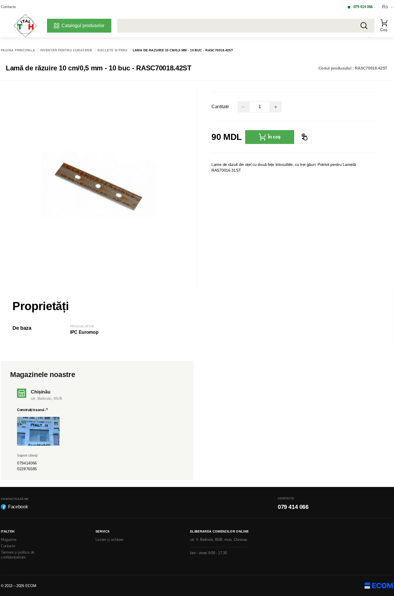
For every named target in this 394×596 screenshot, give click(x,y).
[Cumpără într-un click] (305, 137)
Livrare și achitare (109, 539)
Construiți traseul (31, 410)
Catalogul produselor (82, 25)
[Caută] (364, 25)
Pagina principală (18, 50)
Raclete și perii (112, 50)
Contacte (8, 7)
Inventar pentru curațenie (66, 50)
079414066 (27, 463)
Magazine (8, 539)
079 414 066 (363, 7)
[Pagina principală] (25, 25)
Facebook (18, 506)
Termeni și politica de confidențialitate (17, 554)
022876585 (27, 468)
